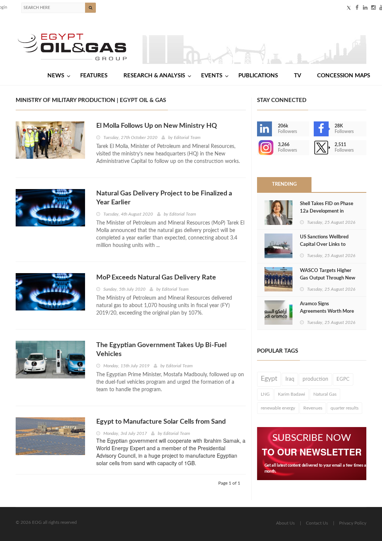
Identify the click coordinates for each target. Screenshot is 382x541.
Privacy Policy (352, 523)
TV (297, 75)
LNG (265, 394)
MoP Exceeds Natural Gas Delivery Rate (156, 277)
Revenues (312, 408)
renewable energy (278, 408)
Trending (284, 184)
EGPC (343, 379)
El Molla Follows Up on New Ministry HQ (156, 126)
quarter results (344, 408)
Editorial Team (187, 137)
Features (93, 75)
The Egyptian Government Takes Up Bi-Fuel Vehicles (161, 350)
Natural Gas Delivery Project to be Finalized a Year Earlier (164, 198)
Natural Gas (324, 394)
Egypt (269, 378)
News (55, 75)
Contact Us (317, 523)
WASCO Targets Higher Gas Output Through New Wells (327, 278)
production (315, 379)
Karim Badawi (291, 394)
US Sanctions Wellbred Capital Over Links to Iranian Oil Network (324, 244)
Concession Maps (343, 75)
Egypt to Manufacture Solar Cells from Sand (161, 421)
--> (258, 147)
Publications (258, 75)
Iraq (289, 379)
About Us (285, 523)
